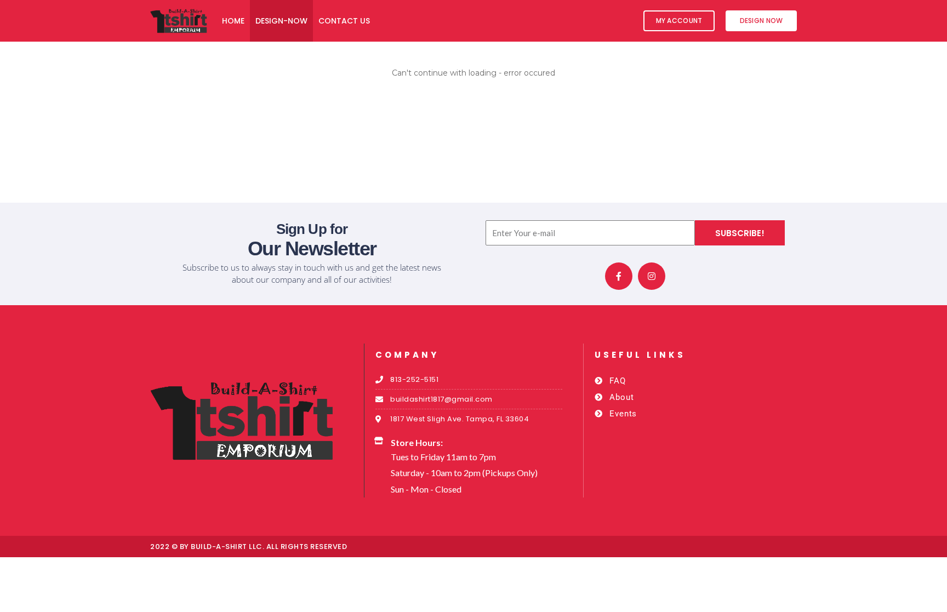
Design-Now (281, 20)
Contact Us (344, 20)
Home (233, 20)
